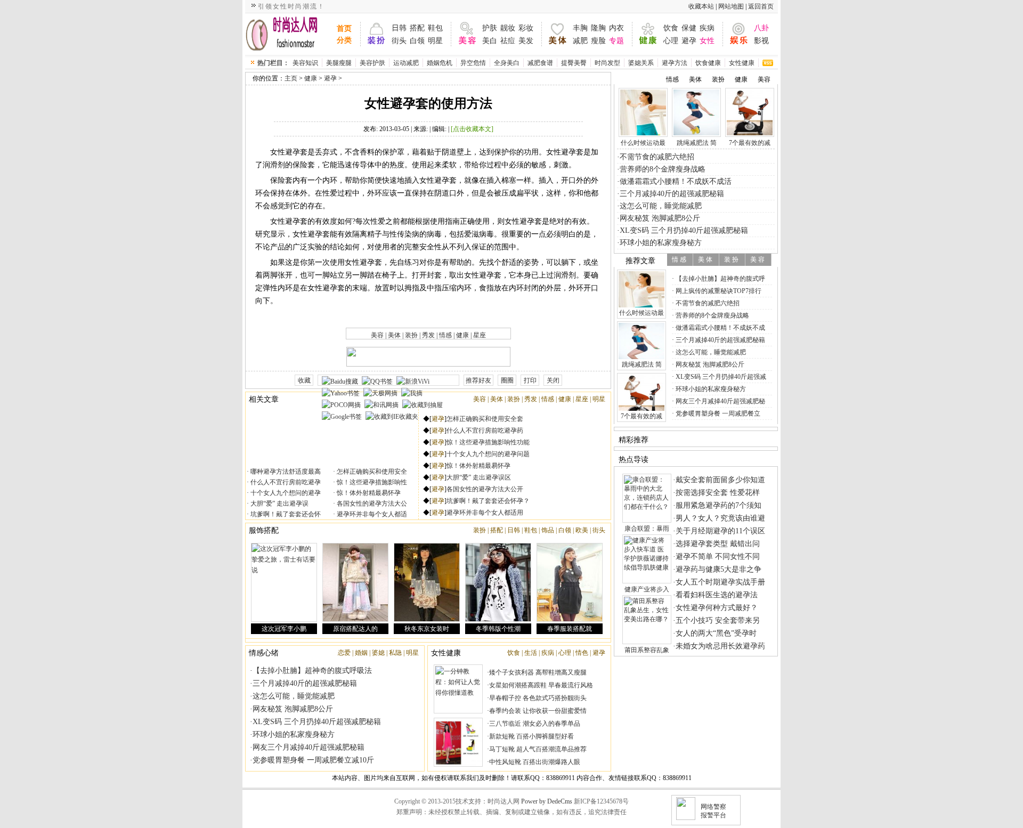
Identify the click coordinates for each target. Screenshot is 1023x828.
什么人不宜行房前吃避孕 (285, 482)
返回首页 (761, 6)
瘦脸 (598, 41)
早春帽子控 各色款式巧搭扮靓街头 (538, 698)
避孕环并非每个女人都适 (371, 514)
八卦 (761, 28)
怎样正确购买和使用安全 (371, 471)
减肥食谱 (540, 63)
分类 (344, 40)
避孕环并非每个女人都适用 (484, 512)
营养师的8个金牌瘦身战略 (662, 169)
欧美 (581, 530)
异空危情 (473, 63)
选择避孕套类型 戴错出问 (718, 544)
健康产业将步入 (646, 589)
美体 (394, 335)
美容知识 (305, 63)
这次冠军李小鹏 (284, 628)
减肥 (580, 41)
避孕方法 (674, 63)
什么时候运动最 (643, 143)
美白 (489, 41)
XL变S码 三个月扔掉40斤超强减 (720, 376)
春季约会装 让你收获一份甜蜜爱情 (538, 711)
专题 (616, 41)
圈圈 (507, 380)
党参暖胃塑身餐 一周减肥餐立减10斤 (313, 760)
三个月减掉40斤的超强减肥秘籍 (305, 683)
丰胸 (580, 28)
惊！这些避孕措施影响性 (371, 482)
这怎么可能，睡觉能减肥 (294, 696)
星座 (479, 335)
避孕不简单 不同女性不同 (718, 557)
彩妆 (525, 28)
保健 (688, 28)
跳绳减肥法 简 (697, 143)
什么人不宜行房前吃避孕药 (484, 430)
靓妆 (507, 28)
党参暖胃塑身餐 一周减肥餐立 (717, 413)
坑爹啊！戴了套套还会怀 (285, 514)
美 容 (757, 259)
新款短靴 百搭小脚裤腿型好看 (531, 736)
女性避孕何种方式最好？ (717, 608)
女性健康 (741, 63)
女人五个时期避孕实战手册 (720, 582)
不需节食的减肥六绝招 (657, 157)
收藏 (304, 380)
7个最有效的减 (749, 143)
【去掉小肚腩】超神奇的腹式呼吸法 (312, 671)
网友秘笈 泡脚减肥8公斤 (293, 709)
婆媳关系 (641, 63)
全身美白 (506, 63)
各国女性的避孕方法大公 (371, 503)
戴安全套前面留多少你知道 (720, 480)
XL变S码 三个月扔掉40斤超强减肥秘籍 (317, 722)
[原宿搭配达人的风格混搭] (355, 582)
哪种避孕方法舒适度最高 (285, 471)
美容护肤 (372, 63)
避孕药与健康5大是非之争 (718, 569)
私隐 (395, 652)
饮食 (670, 28)
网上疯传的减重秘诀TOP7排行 (717, 291)
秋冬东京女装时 (426, 628)
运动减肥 (406, 63)
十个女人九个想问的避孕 (285, 493)
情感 (445, 335)
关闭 (553, 380)
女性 (707, 41)
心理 (670, 41)
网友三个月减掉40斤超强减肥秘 (719, 401)
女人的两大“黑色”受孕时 (716, 633)
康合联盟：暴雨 (646, 528)
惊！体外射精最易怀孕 (368, 493)
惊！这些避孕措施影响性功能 (488, 442)
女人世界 (288, 34)
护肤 (489, 28)
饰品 (547, 530)
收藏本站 (701, 6)
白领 (417, 41)
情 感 (679, 259)
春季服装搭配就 (569, 628)
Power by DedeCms (546, 801)
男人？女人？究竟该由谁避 (720, 518)
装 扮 (731, 259)
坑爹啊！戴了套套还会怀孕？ (488, 501)
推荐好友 (478, 380)
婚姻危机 (439, 63)
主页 (291, 78)
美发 (525, 41)
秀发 (428, 335)
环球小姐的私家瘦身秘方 (294, 734)
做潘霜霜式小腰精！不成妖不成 (719, 327)
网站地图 (731, 6)
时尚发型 (607, 63)
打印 (530, 380)
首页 (344, 29)
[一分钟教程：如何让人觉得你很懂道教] (458, 689)
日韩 (399, 28)
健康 (310, 78)
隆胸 (598, 28)
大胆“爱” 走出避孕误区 (478, 477)
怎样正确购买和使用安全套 (484, 419)
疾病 (707, 28)
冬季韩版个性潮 (498, 628)
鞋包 (435, 28)
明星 (435, 41)
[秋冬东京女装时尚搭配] (427, 582)
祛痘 (507, 41)
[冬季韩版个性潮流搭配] (498, 582)
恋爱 (344, 652)
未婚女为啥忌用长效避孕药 (720, 646)
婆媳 (378, 652)
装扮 (411, 335)
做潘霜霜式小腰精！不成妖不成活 (676, 181)
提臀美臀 (574, 63)
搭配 (417, 28)
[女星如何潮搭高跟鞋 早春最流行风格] (458, 742)
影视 (761, 41)
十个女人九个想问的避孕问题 (488, 454)
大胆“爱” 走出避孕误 (278, 503)
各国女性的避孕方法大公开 (484, 489)
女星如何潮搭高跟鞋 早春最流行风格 (541, 685)
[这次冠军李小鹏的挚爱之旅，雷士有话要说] (284, 582)
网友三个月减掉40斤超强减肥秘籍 (308, 747)
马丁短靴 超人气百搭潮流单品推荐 (538, 749)
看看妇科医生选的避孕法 (717, 595)
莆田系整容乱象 (646, 650)
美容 (377, 335)
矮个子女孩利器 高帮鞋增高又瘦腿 (538, 672)
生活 (530, 652)
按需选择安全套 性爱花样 (718, 493)
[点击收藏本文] (472, 129)
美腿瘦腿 (339, 63)
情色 (581, 652)
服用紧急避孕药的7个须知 (718, 505)
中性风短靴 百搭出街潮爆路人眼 (534, 762)
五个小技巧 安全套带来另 (718, 620)
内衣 (616, 28)
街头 (399, 41)
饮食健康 (708, 63)
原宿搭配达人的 (355, 628)
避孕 (688, 41)
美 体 (705, 259)
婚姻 (361, 652)
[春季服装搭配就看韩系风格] (570, 582)
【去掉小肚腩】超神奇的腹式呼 (719, 278)
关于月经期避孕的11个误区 (720, 531)
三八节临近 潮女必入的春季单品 (534, 723)
